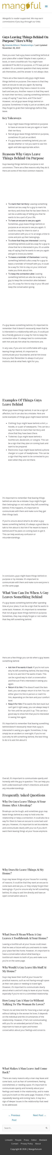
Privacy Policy (27, 1143)
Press (26, 1140)
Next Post (39, 1115)
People (18, 1140)
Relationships (27, 45)
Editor (34, 1140)
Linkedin (9, 1140)
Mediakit (43, 1140)
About (38, 1143)
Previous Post (14, 1116)
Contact (14, 1143)
